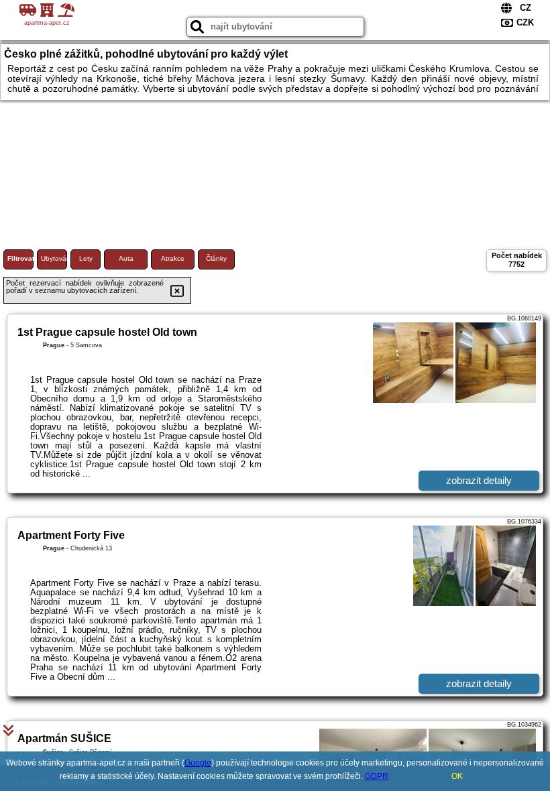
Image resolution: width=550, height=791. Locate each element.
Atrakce (172, 258)
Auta (126, 258)
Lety (86, 258)
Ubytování (54, 258)
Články (216, 258)
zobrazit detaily (479, 480)
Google (197, 763)
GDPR (376, 776)
